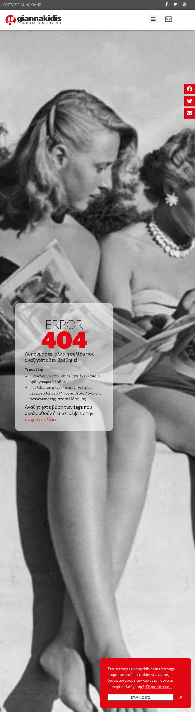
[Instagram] (184, 4)
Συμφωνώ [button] (141, 697)
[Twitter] (175, 4)
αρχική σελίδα (40, 419)
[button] (189, 89)
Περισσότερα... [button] (158, 686)
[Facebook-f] (166, 4)
